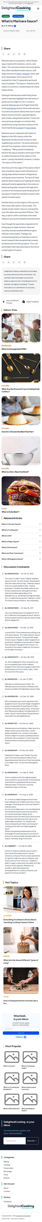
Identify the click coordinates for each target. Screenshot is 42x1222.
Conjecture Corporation (23, 1216)
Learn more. (30, 3)
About (6, 1188)
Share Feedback (32, 302)
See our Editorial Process (12, 301)
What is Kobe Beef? (10, 512)
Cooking (7, 916)
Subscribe (21, 1033)
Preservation (8, 1168)
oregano (26, 73)
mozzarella (11, 108)
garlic (19, 73)
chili (8, 77)
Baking (6, 956)
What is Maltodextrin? (11, 1108)
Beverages (6, 346)
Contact (7, 1191)
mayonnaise (30, 128)
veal (23, 115)
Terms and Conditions (18, 1218)
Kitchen (5, 386)
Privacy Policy (6, 1218)
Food (4, 508)
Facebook (7, 1201)
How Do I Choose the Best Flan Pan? (18, 431)
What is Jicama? (9, 1066)
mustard (19, 128)
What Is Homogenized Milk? (14, 349)
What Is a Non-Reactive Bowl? (15, 472)
